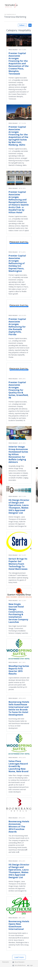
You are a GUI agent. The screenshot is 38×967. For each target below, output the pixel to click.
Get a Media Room (20, 965)
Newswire (5, 962)
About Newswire (19, 962)
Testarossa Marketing (15, 16)
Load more (19, 957)
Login (31, 965)
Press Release (13, 49)
